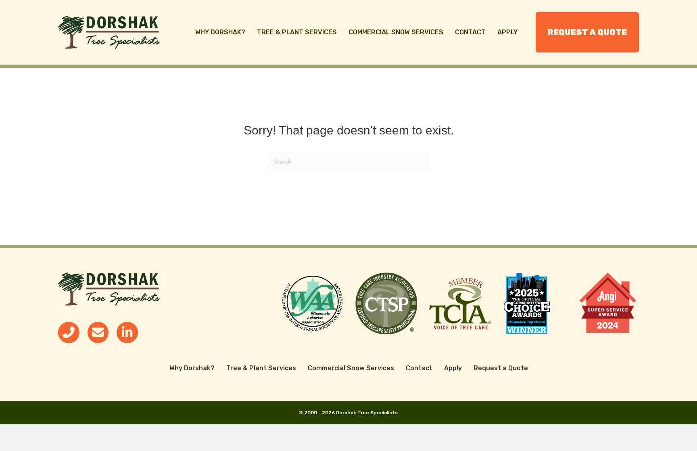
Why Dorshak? (220, 32)
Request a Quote (587, 32)
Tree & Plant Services (297, 32)
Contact (470, 32)
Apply (507, 32)
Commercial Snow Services (395, 32)
